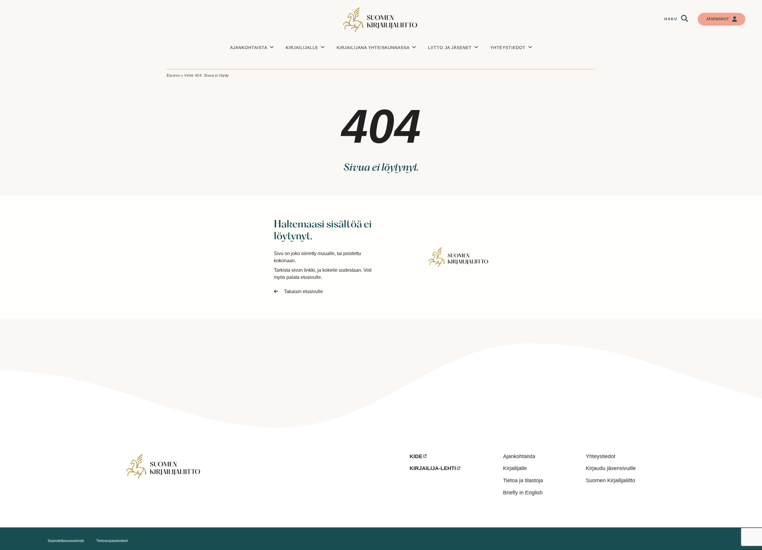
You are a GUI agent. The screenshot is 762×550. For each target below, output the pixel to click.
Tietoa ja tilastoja (523, 480)
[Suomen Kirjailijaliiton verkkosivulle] (381, 19)
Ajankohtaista (519, 456)
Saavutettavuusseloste (66, 541)
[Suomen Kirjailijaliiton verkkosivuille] (263, 484)
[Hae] (684, 18)
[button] (684, 18)
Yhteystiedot (600, 456)
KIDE (416, 456)
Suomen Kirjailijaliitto (610, 480)
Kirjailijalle (515, 468)
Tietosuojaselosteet (112, 541)
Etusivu (173, 75)
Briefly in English (523, 493)
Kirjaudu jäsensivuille (611, 468)
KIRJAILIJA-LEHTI (433, 468)
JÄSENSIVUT (717, 19)
